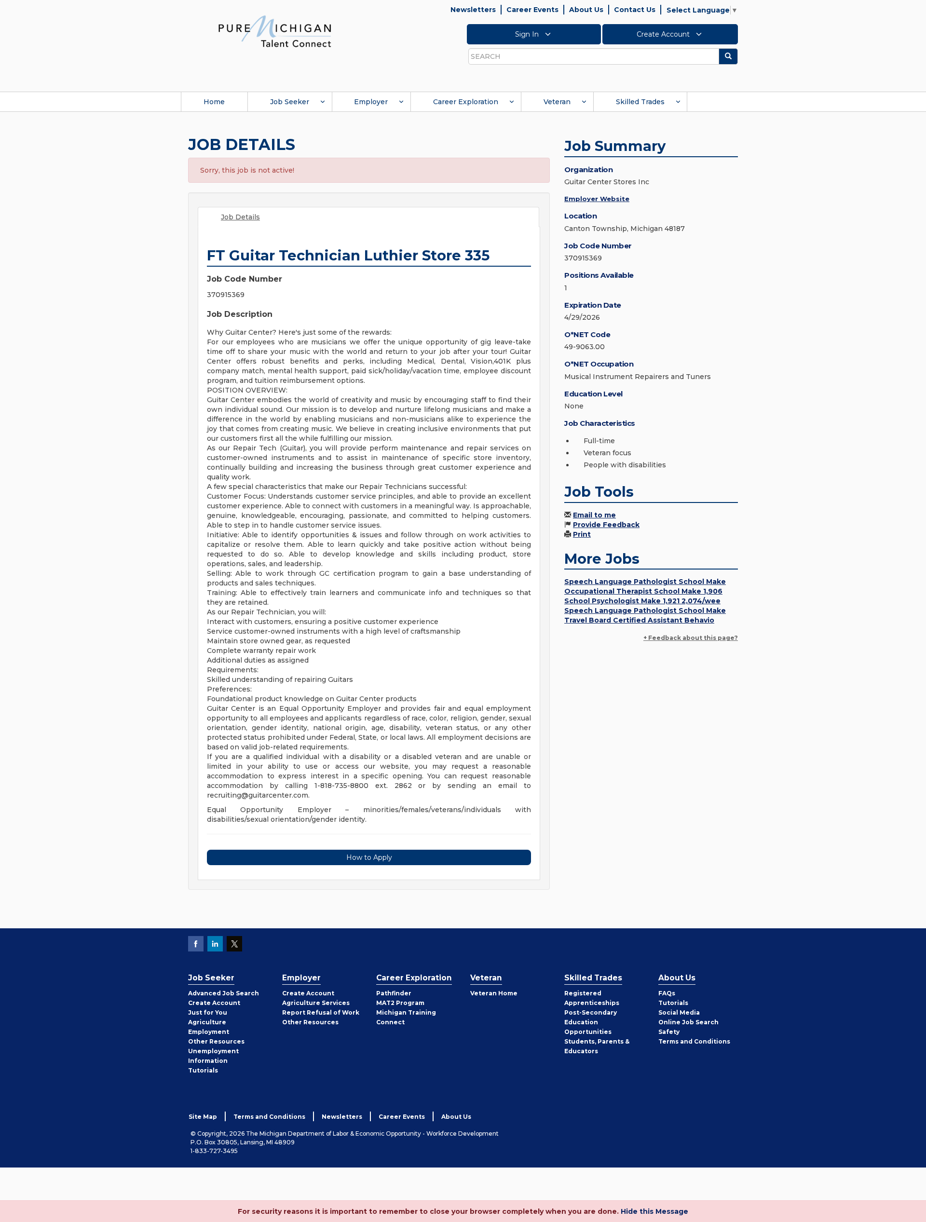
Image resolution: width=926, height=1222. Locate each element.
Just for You (207, 1012)
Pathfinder (393, 993)
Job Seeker (289, 101)
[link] (275, 31)
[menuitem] (214, 101)
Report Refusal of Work (320, 1012)
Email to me (594, 515)
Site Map (203, 1116)
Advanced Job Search (223, 993)
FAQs (666, 993)
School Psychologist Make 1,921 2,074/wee (642, 601)
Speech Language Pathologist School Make (645, 581)
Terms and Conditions (694, 1041)
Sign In (528, 34)
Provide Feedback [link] (606, 524)
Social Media (679, 1012)
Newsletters (473, 9)
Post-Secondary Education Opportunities (590, 1022)
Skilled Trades (640, 101)
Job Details (240, 217)
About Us (586, 9)
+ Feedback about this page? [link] (690, 637)
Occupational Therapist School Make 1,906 (643, 591)
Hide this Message (654, 1211)
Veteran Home (493, 993)
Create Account (664, 34)
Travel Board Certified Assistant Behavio (639, 620)
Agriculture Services (316, 1002)
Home (214, 101)
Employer (371, 101)
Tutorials (203, 1070)
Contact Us (634, 9)
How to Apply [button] (369, 857)
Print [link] (582, 534)
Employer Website (596, 199)
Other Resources (216, 1041)
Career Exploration (465, 101)
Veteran (557, 101)
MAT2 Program (400, 1002)
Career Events (532, 9)
